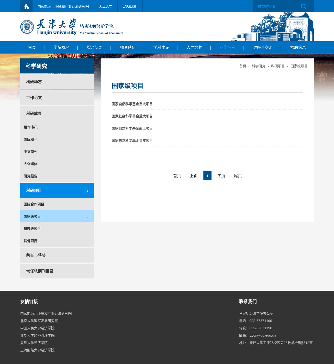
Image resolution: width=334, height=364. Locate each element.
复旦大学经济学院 (34, 342)
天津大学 (105, 6)
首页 (32, 47)
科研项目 (278, 65)
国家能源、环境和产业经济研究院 (63, 6)
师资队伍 (128, 47)
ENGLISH (129, 6)
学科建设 (161, 47)
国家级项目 (299, 65)
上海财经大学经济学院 (37, 349)
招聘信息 (298, 47)
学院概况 (61, 47)
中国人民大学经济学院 (37, 327)
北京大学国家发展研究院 (39, 320)
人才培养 (194, 47)
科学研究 (227, 47)
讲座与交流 (263, 47)
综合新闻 (94, 47)
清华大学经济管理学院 (37, 335)
